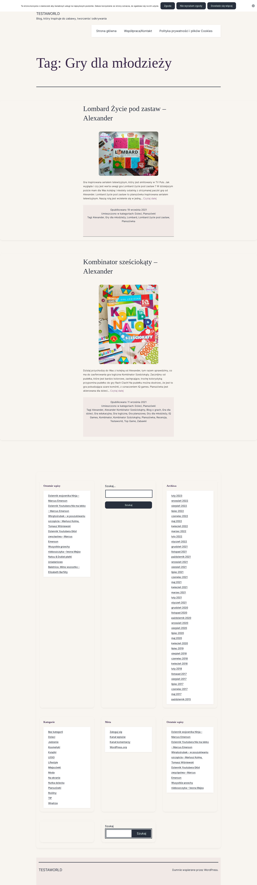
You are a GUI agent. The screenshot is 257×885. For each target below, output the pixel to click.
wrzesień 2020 (179, 622)
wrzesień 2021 (179, 561)
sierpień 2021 (179, 566)
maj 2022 (176, 521)
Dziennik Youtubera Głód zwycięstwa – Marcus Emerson (62, 536)
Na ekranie (54, 777)
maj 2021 (176, 582)
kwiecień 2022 (179, 526)
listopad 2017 (179, 673)
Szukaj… (110, 486)
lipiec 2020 (177, 633)
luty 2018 (176, 668)
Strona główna (106, 31)
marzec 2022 (178, 531)
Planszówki (149, 213)
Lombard (132, 217)
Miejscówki (54, 767)
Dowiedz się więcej (221, 5)
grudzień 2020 (179, 607)
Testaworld (48, 13)
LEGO (51, 757)
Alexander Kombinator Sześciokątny (125, 409)
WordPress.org (118, 747)
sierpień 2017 (179, 678)
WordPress (211, 869)
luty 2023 (176, 495)
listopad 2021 (179, 551)
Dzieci (138, 213)
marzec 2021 (178, 592)
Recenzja (161, 417)
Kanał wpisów (118, 736)
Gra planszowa (137, 413)
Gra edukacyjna (103, 413)
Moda (51, 772)
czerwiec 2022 (179, 516)
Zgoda (167, 5)
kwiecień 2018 (179, 663)
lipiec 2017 (177, 683)
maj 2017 (176, 694)
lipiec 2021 (177, 572)
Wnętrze (53, 803)
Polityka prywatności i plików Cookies (185, 31)
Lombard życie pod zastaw (153, 217)
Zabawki (142, 421)
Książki (52, 752)
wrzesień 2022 (179, 500)
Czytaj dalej (150, 198)
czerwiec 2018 (179, 658)
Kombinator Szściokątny (126, 417)
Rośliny (52, 792)
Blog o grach (153, 409)
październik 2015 (181, 699)
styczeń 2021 (179, 602)
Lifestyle (53, 762)
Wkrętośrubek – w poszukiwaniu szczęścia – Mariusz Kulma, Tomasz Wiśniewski (66, 521)
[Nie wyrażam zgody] (253, 5)
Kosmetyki (54, 747)
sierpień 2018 (179, 653)
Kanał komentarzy (120, 741)
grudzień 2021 (179, 546)
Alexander (98, 217)
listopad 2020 (179, 612)
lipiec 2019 (177, 648)
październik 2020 (181, 617)
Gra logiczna (120, 413)
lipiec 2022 (177, 510)
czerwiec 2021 (179, 577)
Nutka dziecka (56, 782)
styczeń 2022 (179, 541)
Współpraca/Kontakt (138, 31)
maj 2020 (176, 638)
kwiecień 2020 (179, 643)
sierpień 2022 (179, 505)
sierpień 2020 (179, 627)
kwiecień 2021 (179, 587)
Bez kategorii (55, 731)
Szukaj (109, 826)
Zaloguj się (116, 731)
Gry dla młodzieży (115, 217)
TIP (50, 797)
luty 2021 (176, 597)
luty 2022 (176, 536)
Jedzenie (53, 741)
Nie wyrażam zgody (191, 5)
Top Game (130, 421)
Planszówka (128, 221)
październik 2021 (181, 556)
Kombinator (105, 417)
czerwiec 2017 (179, 688)
